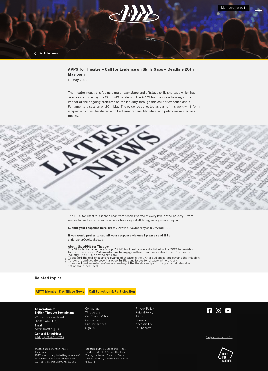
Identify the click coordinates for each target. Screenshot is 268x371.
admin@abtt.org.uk (47, 329)
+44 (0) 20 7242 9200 (49, 337)
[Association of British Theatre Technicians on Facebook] (209, 316)
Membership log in (234, 7)
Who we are (92, 312)
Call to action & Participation (112, 291)
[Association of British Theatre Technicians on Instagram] (218, 316)
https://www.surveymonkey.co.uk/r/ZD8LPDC (139, 228)
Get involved (93, 320)
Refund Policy (144, 312)
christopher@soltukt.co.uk (85, 240)
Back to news (48, 53)
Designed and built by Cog (219, 338)
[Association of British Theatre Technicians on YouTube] (228, 316)
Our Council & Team (98, 316)
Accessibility (144, 324)
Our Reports (143, 328)
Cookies (141, 320)
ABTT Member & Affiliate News (60, 291)
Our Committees (95, 324)
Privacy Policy (145, 309)
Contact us (92, 309)
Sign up (90, 328)
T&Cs (139, 316)
